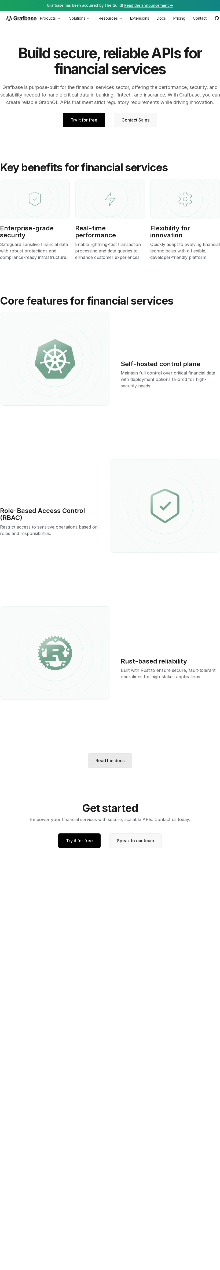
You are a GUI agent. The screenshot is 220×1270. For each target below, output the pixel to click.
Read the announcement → (148, 5)
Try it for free (84, 120)
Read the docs (110, 760)
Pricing (179, 18)
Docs (161, 18)
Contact (200, 18)
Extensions (139, 18)
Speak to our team (135, 840)
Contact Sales (135, 120)
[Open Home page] (21, 18)
